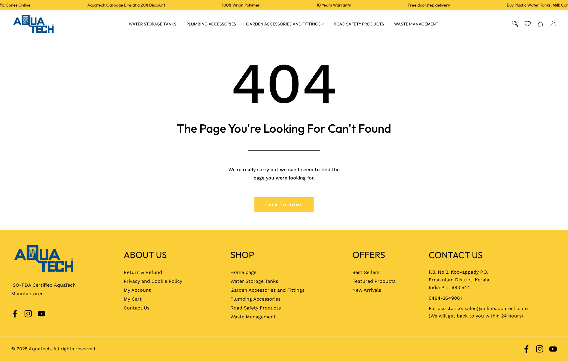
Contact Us (136, 308)
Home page (243, 272)
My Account (137, 290)
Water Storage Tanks (254, 281)
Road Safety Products (255, 308)
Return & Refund (143, 272)
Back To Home (284, 205)
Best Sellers (366, 272)
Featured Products (374, 281)
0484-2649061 (445, 298)
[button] (540, 23)
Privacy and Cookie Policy (153, 281)
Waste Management (253, 317)
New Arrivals (366, 290)
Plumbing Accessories (255, 299)
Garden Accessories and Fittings (267, 290)
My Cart (133, 299)
